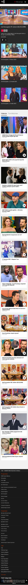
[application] (14, 292)
